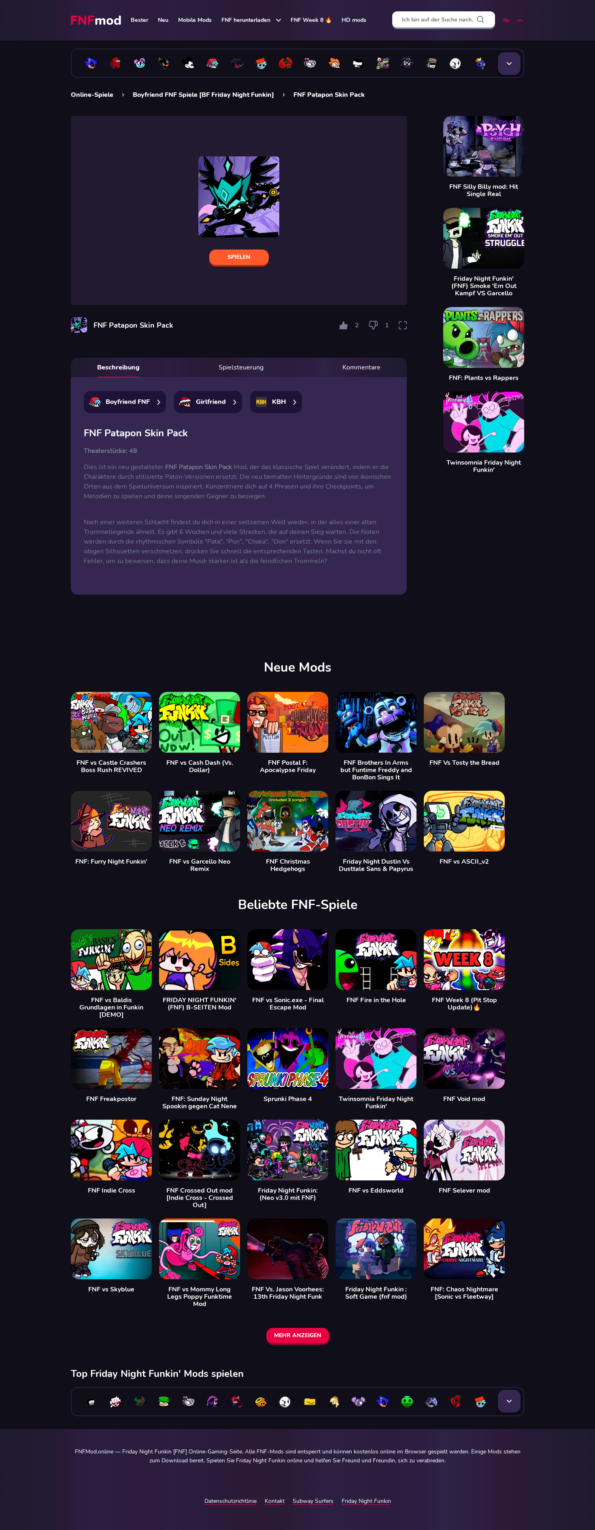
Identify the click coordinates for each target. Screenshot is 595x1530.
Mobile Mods (195, 20)
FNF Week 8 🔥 (311, 20)
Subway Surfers (313, 1501)
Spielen (239, 257)
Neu (163, 20)
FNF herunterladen (245, 20)
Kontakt (275, 1501)
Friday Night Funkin (366, 1501)
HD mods (354, 20)
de (506, 20)
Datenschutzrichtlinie (230, 1501)
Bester (139, 20)
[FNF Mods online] (97, 20)
